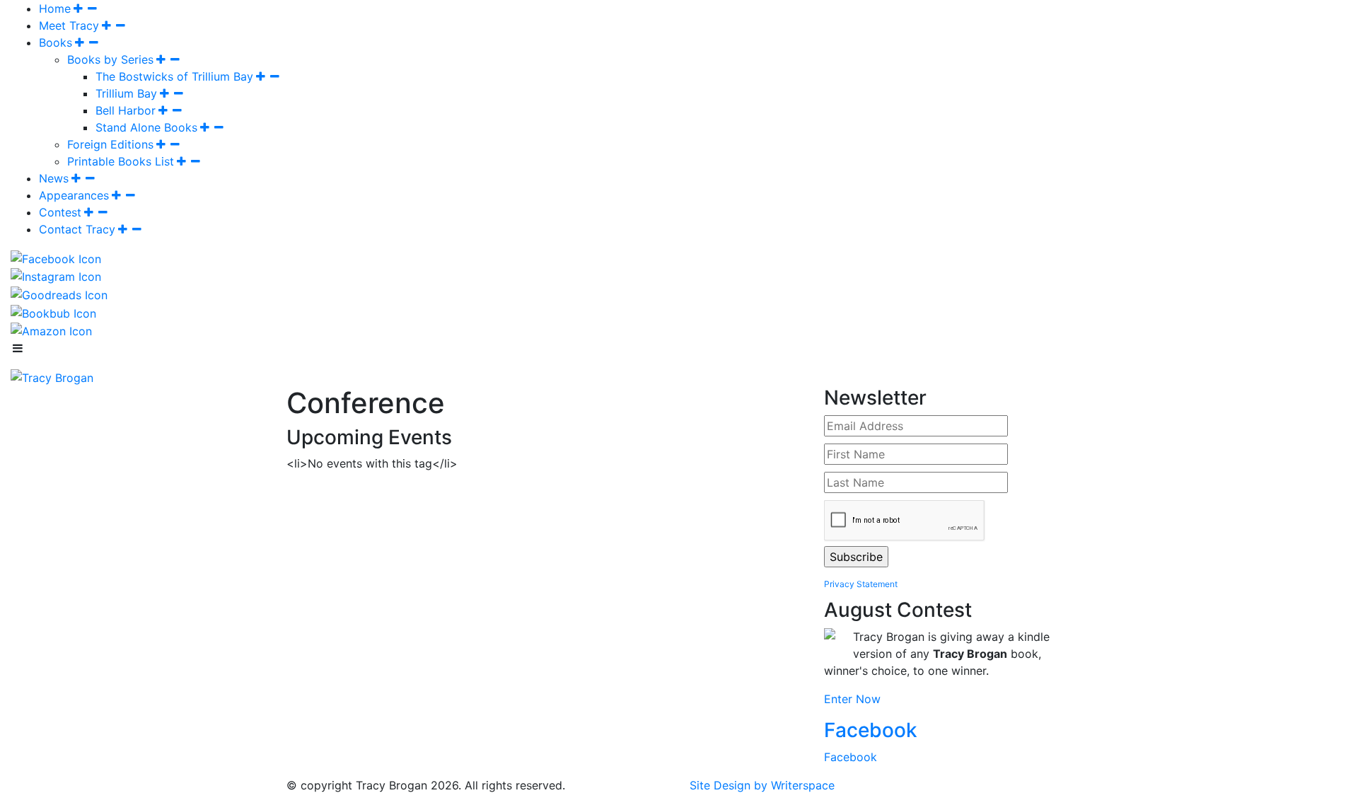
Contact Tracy (77, 229)
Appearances (74, 195)
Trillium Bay (126, 93)
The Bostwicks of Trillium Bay (174, 76)
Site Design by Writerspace (762, 785)
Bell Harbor (125, 110)
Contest (60, 212)
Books (55, 42)
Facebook (870, 730)
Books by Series (110, 59)
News (54, 178)
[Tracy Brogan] (52, 376)
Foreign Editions (110, 144)
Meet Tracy (69, 25)
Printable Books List (120, 161)
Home (55, 8)
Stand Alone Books (146, 127)
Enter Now (852, 699)
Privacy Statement (861, 584)
